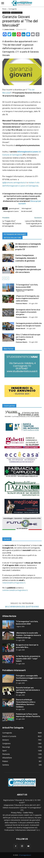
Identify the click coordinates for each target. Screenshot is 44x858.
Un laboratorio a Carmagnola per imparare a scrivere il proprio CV (28, 247)
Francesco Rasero (21, 303)
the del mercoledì (26, 211)
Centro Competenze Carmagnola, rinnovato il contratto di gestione (26, 258)
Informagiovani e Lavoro (11, 211)
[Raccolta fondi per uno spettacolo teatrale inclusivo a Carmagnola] (8, 690)
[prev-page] (3, 278)
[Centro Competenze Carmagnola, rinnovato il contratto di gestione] (8, 258)
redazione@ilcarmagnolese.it (13, 583)
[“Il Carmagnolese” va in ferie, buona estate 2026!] (8, 288)
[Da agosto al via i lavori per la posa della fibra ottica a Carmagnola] (8, 648)
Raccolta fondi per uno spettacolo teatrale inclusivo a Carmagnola (28, 690)
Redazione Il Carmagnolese (24, 290)
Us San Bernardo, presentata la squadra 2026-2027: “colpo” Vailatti (28, 658)
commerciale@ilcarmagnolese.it (14, 590)
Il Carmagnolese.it (25, 855)
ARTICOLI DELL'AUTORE (12, 238)
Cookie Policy (28, 812)
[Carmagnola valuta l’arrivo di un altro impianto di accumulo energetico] (8, 312)
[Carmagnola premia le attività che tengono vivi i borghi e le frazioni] (8, 326)
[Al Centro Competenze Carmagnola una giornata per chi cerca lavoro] (8, 269)
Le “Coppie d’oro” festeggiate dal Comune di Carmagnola (11, 223)
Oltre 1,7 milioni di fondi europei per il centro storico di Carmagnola (28, 337)
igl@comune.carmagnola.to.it (14, 182)
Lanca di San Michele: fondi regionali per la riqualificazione (33, 223)
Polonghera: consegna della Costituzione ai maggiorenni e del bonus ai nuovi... (29, 678)
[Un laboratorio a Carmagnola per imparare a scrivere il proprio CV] (8, 247)
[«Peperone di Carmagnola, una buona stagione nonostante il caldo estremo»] (8, 299)
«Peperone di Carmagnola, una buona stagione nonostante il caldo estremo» (27, 298)
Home (4, 9)
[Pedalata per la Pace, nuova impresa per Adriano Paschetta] (8, 717)
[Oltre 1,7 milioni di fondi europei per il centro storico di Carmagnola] (8, 337)
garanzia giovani (14, 208)
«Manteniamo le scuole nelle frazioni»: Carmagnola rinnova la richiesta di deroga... (28, 635)
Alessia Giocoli (20, 328)
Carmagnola (13, 9)
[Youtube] (28, 846)
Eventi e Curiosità (17, 12)
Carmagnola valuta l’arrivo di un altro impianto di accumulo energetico (28, 312)
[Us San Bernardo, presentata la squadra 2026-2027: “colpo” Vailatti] (8, 659)
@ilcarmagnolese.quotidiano (22, 606)
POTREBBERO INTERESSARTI (15, 234)
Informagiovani (26, 208)
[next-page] (7, 278)
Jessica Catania (9, 29)
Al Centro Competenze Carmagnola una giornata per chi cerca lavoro (28, 269)
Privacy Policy (16, 812)
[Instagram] (22, 846)
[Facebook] (15, 846)
